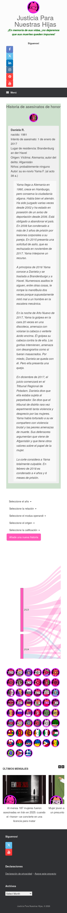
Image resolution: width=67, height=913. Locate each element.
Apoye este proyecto (45, 873)
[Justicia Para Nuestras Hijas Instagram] (9, 69)
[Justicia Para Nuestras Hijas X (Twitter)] (9, 56)
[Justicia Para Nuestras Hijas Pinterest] (9, 76)
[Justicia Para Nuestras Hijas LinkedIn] (9, 63)
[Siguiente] (62, 766)
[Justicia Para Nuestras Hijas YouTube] (9, 83)
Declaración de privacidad (18, 873)
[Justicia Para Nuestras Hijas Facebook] (9, 49)
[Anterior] (59, 766)
